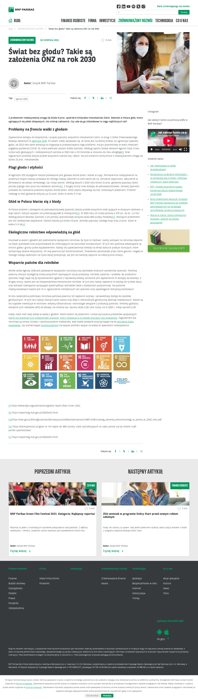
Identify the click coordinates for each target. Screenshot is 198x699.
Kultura (167, 583)
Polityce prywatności (24, 684)
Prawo (12, 598)
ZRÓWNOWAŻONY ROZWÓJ (30, 29)
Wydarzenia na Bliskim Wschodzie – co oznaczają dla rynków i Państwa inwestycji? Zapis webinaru (169, 178)
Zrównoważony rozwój (135, 21)
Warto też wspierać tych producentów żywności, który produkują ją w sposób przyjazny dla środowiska (63, 318)
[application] (168, 141)
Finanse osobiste (73, 21)
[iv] (113, 217)
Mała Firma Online (49, 578)
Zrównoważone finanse (113, 578)
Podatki (13, 593)
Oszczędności (15, 588)
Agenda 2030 (21, 99)
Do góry (161, 639)
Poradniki (14, 603)
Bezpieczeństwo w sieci (144, 583)
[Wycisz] (180, 149)
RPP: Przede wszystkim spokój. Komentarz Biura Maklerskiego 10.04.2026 (166, 191)
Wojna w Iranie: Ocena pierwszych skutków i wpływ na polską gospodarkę (168, 219)
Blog (17, 21)
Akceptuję (107, 696)
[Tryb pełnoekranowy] (185, 149)
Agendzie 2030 (39, 141)
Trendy (136, 598)
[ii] (61, 186)
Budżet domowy (17, 583)
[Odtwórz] (151, 149)
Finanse (13, 578)
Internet (136, 588)
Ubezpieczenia (16, 608)
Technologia (164, 21)
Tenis (166, 593)
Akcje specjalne (171, 578)
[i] (123, 152)
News (166, 588)
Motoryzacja (138, 593)
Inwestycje (107, 21)
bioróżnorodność (49, 325)
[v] (23, 224)
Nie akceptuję (92, 696)
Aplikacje (137, 578)
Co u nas (182, 21)
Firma (92, 21)
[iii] (78, 213)
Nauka (104, 583)
